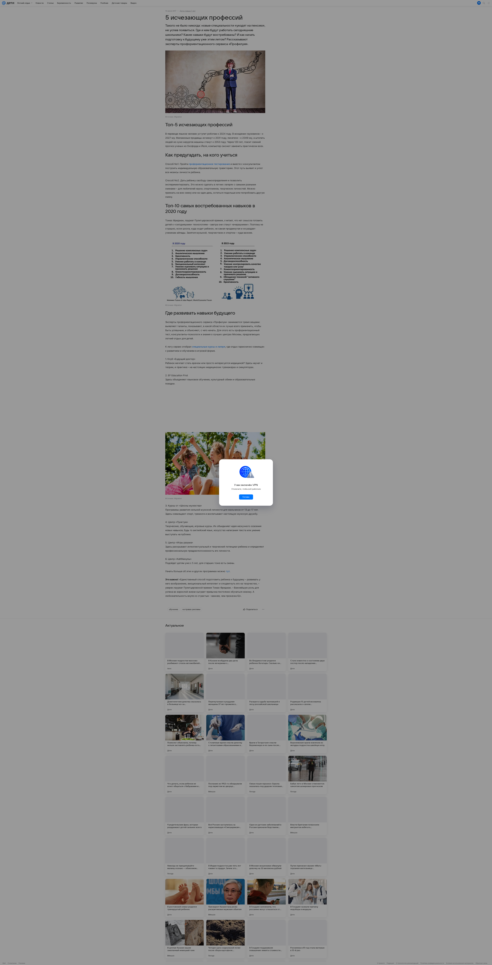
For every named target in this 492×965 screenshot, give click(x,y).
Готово (246, 497)
